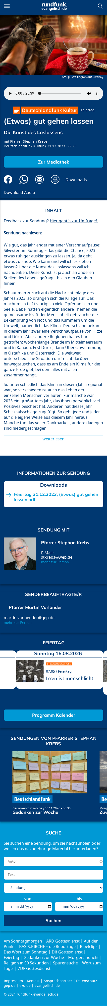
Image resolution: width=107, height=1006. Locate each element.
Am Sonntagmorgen (23, 941)
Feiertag (88, 110)
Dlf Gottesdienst (67, 952)
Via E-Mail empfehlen (39, 179)
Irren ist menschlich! (69, 678)
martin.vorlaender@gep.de (29, 618)
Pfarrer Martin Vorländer (35, 607)
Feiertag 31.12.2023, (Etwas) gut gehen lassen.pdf (56, 497)
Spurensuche (65, 963)
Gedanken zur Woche (27, 808)
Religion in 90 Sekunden (26, 963)
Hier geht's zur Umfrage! (74, 221)
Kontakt (33, 981)
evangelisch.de (47, 985)
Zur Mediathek (53, 162)
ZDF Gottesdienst (34, 969)
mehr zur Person (55, 562)
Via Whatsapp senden (23, 179)
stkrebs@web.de (56, 557)
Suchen (100, 6)
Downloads (76, 180)
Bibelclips (89, 947)
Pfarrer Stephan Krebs (29, 141)
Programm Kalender (53, 715)
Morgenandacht (83, 958)
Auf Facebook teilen (8, 179)
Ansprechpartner (58, 981)
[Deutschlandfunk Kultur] (45, 110)
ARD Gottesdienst (63, 941)
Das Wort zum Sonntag (26, 952)
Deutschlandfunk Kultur (24, 146)
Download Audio (19, 193)
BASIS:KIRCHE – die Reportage (47, 947)
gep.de (9, 985)
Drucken (55, 179)
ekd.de (25, 985)
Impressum (13, 981)
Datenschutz (86, 981)
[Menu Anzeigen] (7, 6)
